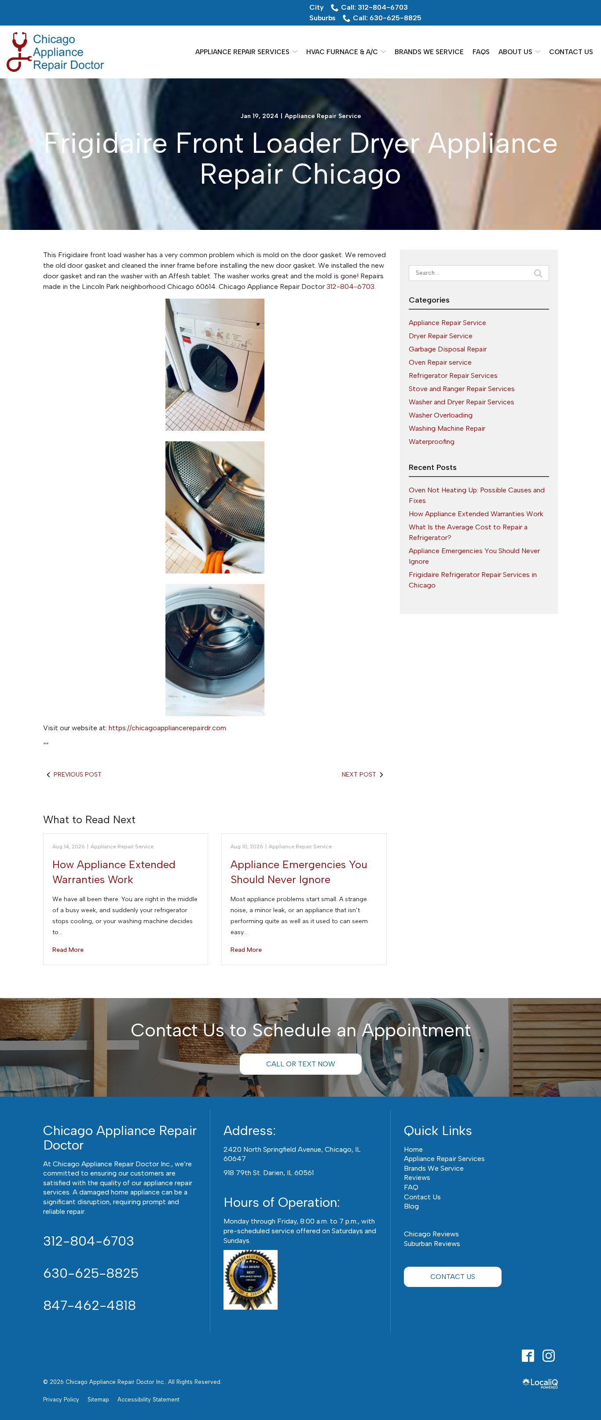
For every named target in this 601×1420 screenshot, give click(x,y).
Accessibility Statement (148, 1399)
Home (413, 1149)
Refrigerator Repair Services (453, 375)
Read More (68, 950)
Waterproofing (431, 441)
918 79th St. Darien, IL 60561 (269, 1173)
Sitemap (98, 1399)
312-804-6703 (350, 286)
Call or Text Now (300, 1064)
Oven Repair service (440, 362)
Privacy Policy (61, 1399)
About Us (515, 52)
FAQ (411, 1187)
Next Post (359, 774)
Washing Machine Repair (447, 428)
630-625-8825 (91, 1273)
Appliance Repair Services (242, 52)
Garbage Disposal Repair (448, 349)
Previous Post (78, 774)
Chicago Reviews (431, 1234)
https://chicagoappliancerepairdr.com (167, 728)
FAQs (481, 52)
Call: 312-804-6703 (374, 7)
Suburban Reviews (432, 1243)
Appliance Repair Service (323, 116)
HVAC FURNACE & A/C (342, 52)
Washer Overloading (441, 415)
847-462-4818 (89, 1305)
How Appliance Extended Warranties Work (476, 514)
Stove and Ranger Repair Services (462, 389)
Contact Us (571, 52)
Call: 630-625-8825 (387, 18)
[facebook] (527, 1355)
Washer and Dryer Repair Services (461, 402)
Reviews (417, 1177)
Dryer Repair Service (441, 336)
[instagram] (548, 1355)
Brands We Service (429, 52)
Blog (411, 1206)
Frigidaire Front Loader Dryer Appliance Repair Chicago (301, 159)
